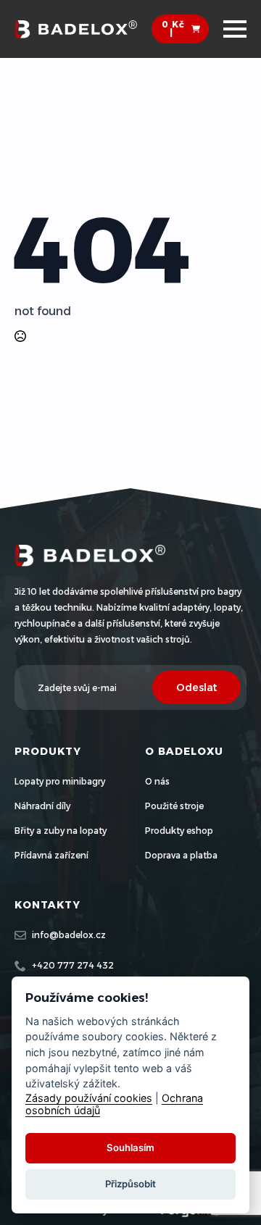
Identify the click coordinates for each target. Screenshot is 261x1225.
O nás (157, 781)
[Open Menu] (234, 29)
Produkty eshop (179, 830)
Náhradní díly (42, 805)
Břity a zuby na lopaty (60, 830)
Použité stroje (174, 805)
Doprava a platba (181, 855)
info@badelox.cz (69, 934)
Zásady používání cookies (88, 1098)
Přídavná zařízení (51, 855)
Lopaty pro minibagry (59, 781)
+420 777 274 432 (73, 965)
